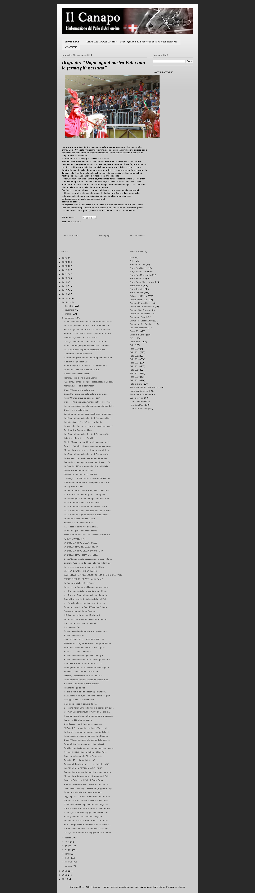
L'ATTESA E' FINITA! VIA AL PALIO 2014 (83, 663)
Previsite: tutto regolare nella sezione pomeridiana (87, 643)
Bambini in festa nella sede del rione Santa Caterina (88, 321)
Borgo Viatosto (136, 292)
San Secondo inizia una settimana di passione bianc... (89, 748)
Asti (131, 261)
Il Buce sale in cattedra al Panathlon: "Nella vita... (87, 828)
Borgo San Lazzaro (139, 271)
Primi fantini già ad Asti (74, 688)
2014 (64, 302)
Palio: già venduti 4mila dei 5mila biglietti (83, 816)
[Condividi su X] (89, 217)
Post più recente (71, 235)
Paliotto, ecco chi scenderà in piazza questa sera (87, 659)
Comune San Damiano (140, 310)
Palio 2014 (76, 221)
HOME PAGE (72, 41)
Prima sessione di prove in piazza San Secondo (86, 736)
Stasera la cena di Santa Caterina (79, 611)
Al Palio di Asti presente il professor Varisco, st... (86, 728)
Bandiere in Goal (137, 264)
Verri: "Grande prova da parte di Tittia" (82, 398)
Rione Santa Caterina (140, 394)
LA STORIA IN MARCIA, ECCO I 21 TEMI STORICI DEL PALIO (93, 575)
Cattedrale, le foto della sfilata (78, 353)
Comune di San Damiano (141, 324)
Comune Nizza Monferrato (142, 306)
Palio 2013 (135, 359)
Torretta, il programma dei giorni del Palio (83, 675)
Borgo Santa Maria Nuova (142, 282)
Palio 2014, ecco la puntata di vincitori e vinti (84, 349)
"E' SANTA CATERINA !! (75, 539)
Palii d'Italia (135, 341)
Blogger (181, 887)
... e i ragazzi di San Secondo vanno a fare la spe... (88, 478)
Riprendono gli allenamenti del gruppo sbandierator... (89, 357)
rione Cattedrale (137, 401)
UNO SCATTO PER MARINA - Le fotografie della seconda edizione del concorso (131, 41)
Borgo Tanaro (136, 285)
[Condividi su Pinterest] (95, 217)
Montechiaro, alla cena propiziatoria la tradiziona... (87, 450)
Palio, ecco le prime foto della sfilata (81, 527)
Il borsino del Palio (72, 627)
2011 (64, 879)
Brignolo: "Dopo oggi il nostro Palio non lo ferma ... (87, 563)
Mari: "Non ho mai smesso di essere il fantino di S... (88, 534)
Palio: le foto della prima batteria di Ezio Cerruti (86, 514)
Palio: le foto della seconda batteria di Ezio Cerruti (87, 510)
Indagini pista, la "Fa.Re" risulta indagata (83, 422)
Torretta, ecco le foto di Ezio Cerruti (80, 378)
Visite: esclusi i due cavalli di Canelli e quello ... (86, 647)
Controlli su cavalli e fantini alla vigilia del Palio (85, 599)
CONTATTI (71, 47)
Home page (104, 235)
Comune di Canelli (138, 317)
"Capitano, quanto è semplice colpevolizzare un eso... (89, 382)
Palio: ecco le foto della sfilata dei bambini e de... (86, 587)
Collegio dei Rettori (138, 296)
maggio (68, 849)
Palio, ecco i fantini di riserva (77, 651)
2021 (64, 274)
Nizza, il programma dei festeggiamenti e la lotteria (87, 832)
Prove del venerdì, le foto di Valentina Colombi (85, 607)
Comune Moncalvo (138, 299)
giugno (68, 845)
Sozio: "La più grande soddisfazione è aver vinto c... (88, 559)
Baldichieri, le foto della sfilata (78, 430)
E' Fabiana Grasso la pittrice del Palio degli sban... (87, 804)
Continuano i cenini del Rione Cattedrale (83, 756)
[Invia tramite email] (83, 217)
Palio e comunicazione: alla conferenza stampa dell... (89, 406)
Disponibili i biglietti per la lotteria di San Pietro (85, 752)
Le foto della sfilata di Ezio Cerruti (79, 518)
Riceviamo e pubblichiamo (76, 362)
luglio (67, 842)
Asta (132, 257)
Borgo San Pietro (138, 278)
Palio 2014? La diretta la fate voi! (79, 760)
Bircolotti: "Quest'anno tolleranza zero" (82, 671)
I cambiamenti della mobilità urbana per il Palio (86, 820)
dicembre (69, 306)
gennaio (69, 866)
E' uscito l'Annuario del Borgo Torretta (81, 683)
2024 (64, 262)
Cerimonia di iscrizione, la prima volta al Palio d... (87, 712)
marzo (68, 858)
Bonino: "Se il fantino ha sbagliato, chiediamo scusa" (88, 426)
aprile (67, 854)
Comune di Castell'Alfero (141, 321)
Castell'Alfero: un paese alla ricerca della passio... (87, 740)
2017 (64, 290)
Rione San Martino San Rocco (144, 387)
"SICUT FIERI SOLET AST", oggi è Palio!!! (83, 579)
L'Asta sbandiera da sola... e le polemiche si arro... (87, 482)
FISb (132, 338)
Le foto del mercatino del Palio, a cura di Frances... (88, 490)
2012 (64, 875)
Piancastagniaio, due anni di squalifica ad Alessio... (87, 329)
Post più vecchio (137, 235)
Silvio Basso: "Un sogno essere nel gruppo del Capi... (89, 788)
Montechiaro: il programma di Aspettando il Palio (86, 776)
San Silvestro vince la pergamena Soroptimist (85, 494)
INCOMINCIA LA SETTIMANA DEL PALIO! (83, 768)
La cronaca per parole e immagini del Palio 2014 (86, 498)
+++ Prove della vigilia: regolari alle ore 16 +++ (85, 591)
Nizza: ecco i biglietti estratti (77, 373)
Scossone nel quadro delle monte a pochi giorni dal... (89, 708)
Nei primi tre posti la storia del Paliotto (81, 623)
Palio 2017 (135, 373)
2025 (64, 258)
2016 (64, 294)
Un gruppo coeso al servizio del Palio (81, 704)
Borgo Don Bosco (138, 268)
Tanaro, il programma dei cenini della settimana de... (88, 772)
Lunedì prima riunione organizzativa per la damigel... (88, 414)
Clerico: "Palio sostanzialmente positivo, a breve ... (87, 402)
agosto (68, 838)
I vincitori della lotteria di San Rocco (80, 438)
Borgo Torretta (136, 289)
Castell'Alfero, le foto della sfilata (79, 390)
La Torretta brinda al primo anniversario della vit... (87, 732)
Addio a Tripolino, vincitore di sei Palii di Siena (85, 366)
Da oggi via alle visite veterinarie (79, 700)
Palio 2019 (135, 380)
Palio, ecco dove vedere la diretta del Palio (84, 567)
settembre (70, 318)
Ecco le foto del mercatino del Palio (80, 474)
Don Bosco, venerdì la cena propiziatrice (83, 724)
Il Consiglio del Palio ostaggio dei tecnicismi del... (87, 812)
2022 (64, 270)
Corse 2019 (135, 331)
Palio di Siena (136, 384)
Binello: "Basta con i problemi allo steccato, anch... (87, 442)
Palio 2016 (135, 370)
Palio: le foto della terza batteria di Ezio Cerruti (85, 506)
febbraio (69, 862)
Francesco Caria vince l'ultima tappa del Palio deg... (88, 333)
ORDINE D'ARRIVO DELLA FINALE (80, 543)
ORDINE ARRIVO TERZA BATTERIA (81, 547)
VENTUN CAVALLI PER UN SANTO (80, 571)
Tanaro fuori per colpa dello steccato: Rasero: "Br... (88, 462)
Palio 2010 (135, 349)
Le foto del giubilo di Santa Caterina (80, 531)
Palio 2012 (135, 356)
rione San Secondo (139, 408)
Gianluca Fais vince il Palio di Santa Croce (83, 780)
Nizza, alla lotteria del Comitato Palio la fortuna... (86, 341)
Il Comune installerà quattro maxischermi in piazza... (88, 716)
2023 (64, 266)
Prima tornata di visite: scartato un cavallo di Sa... (87, 679)
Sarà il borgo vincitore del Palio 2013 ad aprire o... (87, 824)
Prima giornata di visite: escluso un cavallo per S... (87, 667)
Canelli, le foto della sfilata (76, 410)
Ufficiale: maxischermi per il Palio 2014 (82, 615)
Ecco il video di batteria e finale (78, 470)
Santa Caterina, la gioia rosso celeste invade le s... (87, 345)
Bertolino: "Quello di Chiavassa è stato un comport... (88, 446)
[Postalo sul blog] (86, 217)
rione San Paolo (137, 405)
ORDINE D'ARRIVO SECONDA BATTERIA (83, 551)
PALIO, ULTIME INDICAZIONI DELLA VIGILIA (85, 619)
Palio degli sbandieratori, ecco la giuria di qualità (86, 764)
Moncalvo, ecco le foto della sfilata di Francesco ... (87, 325)
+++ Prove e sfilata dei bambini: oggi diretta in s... (87, 595)
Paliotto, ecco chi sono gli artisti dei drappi (83, 655)
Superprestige (136, 398)
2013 (64, 871)
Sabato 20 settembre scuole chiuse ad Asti (84, 744)
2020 (64, 278)
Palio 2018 (135, 377)
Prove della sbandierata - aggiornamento (83, 792)
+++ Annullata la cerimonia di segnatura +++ (84, 603)
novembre (70, 310)
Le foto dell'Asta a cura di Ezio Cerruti (81, 369)
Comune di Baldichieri (140, 313)
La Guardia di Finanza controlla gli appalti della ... (87, 466)
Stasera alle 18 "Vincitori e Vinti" (79, 522)
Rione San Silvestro (139, 391)
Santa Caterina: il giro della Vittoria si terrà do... (86, 394)
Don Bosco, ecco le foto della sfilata (80, 337)
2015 (64, 298)
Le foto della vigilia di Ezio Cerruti (79, 583)
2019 (64, 282)
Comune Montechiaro (140, 303)
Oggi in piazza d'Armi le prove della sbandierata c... (88, 796)
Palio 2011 (134, 352)
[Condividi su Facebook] (92, 217)
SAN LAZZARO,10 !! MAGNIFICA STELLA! (84, 639)
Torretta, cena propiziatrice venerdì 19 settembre (87, 808)
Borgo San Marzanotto (140, 275)
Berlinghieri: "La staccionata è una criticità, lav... (86, 458)
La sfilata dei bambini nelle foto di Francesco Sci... (87, 418)
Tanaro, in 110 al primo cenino (78, 720)
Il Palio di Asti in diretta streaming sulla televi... (85, 692)
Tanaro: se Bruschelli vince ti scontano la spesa (86, 800)
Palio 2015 (135, 366)
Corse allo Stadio (138, 335)
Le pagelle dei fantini (73, 486)
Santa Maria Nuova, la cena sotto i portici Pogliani (87, 696)
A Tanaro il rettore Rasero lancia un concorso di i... (87, 784)
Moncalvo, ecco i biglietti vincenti (79, 386)
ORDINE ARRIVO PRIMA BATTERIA (81, 555)
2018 (64, 286)
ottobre (68, 314)
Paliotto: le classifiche (74, 635)
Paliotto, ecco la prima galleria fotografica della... (86, 631)
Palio (132, 345)
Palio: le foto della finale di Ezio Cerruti (82, 502)
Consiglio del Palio (138, 327)
